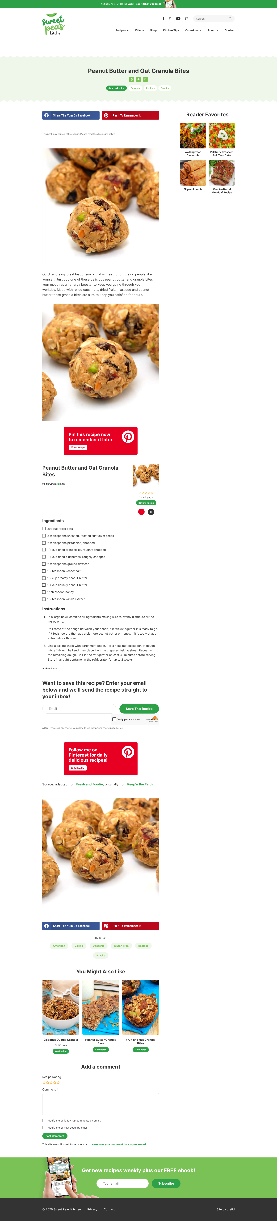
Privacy (92, 1209)
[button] (140, 493)
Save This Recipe (139, 709)
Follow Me (79, 768)
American (59, 945)
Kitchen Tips (171, 30)
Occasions (191, 30)
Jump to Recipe (116, 88)
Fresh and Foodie (89, 784)
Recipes (121, 30)
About (211, 30)
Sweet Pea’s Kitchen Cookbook (144, 3)
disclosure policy (106, 134)
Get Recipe (61, 1051)
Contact (230, 30)
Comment (50, 1089)
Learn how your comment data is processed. (119, 1144)
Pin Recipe (79, 447)
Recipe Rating (51, 1077)
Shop (153, 30)
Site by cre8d (226, 1209)
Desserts (135, 88)
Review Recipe (146, 503)
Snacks (165, 88)
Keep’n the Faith (140, 784)
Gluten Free (121, 945)
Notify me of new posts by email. (68, 1127)
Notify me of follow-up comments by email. (74, 1120)
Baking (79, 945)
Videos (139, 30)
